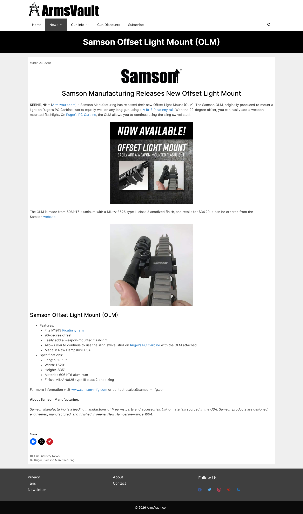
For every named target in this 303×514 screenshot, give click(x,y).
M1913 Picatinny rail (158, 110)
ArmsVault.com (63, 105)
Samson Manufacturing (58, 460)
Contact (119, 483)
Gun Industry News (47, 456)
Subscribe (136, 25)
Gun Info (77, 25)
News (53, 25)
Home (36, 25)
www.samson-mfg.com (89, 389)
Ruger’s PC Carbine (81, 115)
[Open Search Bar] (269, 25)
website (49, 217)
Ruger (38, 460)
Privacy (34, 477)
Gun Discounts (108, 25)
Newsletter (37, 490)
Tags (32, 483)
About (118, 477)
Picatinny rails (73, 330)
